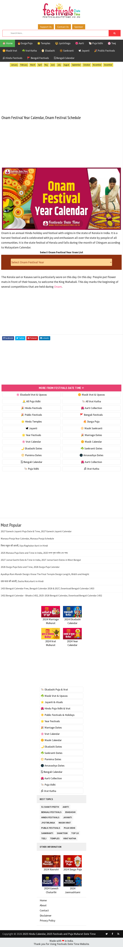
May (46, 65)
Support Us (46, 26)
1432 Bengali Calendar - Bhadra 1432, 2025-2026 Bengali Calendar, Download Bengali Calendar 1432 (51, 595)
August (66, 65)
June (53, 65)
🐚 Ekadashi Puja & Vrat (54, 689)
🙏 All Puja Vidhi (31, 401)
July (59, 65)
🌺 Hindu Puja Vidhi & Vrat (55, 708)
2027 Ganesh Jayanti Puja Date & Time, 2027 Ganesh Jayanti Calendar (36, 531)
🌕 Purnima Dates (31, 455)
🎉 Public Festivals (104, 50)
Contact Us (63, 26)
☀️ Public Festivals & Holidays (58, 715)
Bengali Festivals (51, 811)
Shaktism (62, 833)
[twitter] (106, 934)
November (97, 65)
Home (43, 900)
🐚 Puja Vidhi (96, 43)
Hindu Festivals (50, 817)
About (43, 905)
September (76, 65)
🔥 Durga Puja (91, 421)
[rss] (118, 934)
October (86, 65)
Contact (44, 910)
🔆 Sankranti (67, 50)
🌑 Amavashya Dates (91, 455)
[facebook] (112, 934)
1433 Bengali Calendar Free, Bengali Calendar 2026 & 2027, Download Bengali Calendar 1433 (47, 588)
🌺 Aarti (79, 43)
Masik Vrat (65, 822)
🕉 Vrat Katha (91, 468)
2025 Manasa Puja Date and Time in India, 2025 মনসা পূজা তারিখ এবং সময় (34, 552)
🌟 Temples (43, 43)
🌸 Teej (112, 43)
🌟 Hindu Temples (31, 421)
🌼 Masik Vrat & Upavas (91, 394)
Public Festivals (50, 827)
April (40, 65)
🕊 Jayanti (83, 50)
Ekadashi (70, 811)
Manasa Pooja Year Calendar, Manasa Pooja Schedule (27, 538)
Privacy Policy (47, 920)
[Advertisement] (61, 90)
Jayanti (67, 817)
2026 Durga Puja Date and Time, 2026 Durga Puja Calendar (30, 566)
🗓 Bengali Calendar (64, 58)
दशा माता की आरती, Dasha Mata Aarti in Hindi (22, 581)
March (32, 65)
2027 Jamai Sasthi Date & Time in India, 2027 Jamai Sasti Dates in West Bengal (41, 559)
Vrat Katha (69, 838)
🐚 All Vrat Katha (91, 401)
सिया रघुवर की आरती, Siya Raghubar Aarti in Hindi (24, 545)
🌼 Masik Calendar (91, 441)
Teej (43, 838)
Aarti (66, 806)
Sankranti (47, 833)
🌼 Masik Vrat (9, 50)
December (108, 65)
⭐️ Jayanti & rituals (52, 702)
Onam (58, 286)
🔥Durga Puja (24, 43)
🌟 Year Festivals (31, 435)
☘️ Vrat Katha (29, 50)
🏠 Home (7, 43)
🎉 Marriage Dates (91, 435)
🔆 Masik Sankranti (91, 428)
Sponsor (78, 26)
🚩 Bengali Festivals (38, 58)
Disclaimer (45, 915)
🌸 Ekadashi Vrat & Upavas (31, 394)
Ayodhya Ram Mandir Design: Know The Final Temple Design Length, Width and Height (45, 574)
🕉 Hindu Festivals (12, 58)
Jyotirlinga (48, 822)
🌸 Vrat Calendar (31, 441)
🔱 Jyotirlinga (62, 43)
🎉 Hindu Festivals (31, 408)
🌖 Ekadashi (48, 50)
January (14, 65)
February (23, 65)
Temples (55, 838)
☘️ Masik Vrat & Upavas (54, 696)
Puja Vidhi (69, 827)
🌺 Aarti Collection (91, 408)
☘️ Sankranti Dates (91, 448)
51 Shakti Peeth (50, 806)
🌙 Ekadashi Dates (31, 448)
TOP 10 (75, 833)
